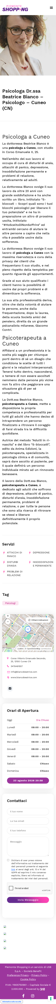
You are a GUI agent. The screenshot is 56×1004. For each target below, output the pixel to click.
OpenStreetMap (33, 649)
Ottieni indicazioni (39, 620)
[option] (28, 45)
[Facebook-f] (23, 996)
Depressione (41, 552)
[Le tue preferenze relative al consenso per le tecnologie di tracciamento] (51, 999)
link (13, 869)
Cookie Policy (28, 979)
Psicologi (10, 603)
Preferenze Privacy (18, 975)
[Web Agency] (42, 989)
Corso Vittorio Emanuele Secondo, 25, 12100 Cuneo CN (28, 660)
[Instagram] (32, 996)
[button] (51, 7)
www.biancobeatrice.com (24, 677)
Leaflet (20, 649)
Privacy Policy (39, 975)
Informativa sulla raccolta (11, 1001)
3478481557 (17, 666)
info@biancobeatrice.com (24, 672)
